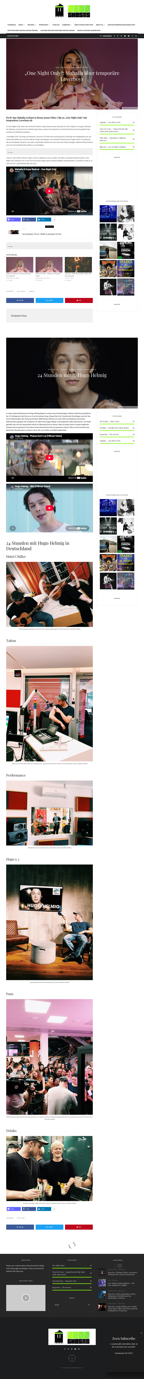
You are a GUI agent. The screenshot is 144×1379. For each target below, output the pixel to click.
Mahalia (32, 291)
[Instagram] (121, 36)
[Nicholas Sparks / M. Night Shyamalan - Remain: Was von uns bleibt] (125, 269)
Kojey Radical (21, 291)
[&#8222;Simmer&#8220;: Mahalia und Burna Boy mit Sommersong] (78, 264)
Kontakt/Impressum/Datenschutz (121, 25)
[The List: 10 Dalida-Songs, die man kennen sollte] (125, 214)
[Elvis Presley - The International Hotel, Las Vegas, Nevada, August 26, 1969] (108, 287)
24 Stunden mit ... (54, 369)
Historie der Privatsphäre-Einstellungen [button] (57, 30)
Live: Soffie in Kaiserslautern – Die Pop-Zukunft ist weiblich (121, 1284)
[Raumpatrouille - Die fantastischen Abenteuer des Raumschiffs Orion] (125, 251)
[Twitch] (79, 1349)
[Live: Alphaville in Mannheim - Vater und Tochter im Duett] (125, 287)
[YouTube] (125, 36)
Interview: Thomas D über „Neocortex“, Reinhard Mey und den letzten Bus (123, 1273)
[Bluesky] (128, 36)
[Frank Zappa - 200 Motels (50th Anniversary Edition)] (108, 269)
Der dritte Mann (58, 1265)
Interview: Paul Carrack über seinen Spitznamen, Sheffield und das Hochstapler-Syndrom (121, 1296)
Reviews (31, 25)
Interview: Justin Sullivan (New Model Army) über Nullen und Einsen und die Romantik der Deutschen (123, 1309)
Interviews (43, 25)
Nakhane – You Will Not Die (110, 122)
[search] (89, 1305)
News (20, 25)
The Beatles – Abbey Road (109, 421)
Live (109, 1280)
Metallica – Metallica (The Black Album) (114, 428)
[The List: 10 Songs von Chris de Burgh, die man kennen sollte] (108, 232)
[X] (118, 36)
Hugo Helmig (21, 1218)
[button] (14, 220)
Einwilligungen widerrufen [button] (88, 30)
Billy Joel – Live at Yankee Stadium (113, 147)
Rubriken (66, 25)
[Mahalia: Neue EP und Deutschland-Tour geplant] (19, 264)
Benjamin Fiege (19, 315)
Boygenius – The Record (109, 434)
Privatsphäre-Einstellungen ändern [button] (23, 30)
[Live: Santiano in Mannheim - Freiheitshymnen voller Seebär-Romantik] (108, 214)
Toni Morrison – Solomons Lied (64, 1281)
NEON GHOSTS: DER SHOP (83, 25)
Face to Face (112, 1269)
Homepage (12, 25)
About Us (99, 25)
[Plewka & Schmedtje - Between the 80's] (125, 232)
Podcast (56, 25)
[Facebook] (114, 36)
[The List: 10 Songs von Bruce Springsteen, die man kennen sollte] (108, 251)
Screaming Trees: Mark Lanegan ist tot (41, 234)
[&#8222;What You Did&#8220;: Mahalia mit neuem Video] (49, 264)
